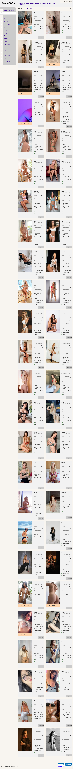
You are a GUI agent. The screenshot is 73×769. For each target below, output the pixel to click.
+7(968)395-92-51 (38, 313)
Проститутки (22, 3)
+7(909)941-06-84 (65, 222)
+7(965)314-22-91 (65, 524)
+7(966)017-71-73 (38, 192)
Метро (54, 3)
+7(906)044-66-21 (65, 253)
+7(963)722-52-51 (65, 283)
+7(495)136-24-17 (65, 43)
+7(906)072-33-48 (65, 132)
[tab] (20, 9)
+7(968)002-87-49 (38, 162)
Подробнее (41, 37)
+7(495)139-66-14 (38, 14)
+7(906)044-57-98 (38, 494)
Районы (50, 3)
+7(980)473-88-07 (38, 524)
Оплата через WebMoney (11, 764)
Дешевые (32, 3)
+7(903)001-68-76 (65, 192)
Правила (3, 764)
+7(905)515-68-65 (65, 463)
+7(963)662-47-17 (38, 373)
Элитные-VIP (38, 3)
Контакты (20, 764)
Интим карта (22, 4)
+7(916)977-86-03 (65, 672)
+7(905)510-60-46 (38, 132)
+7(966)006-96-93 (38, 403)
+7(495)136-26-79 (38, 584)
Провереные (45, 3)
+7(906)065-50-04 (38, 222)
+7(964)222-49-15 (38, 554)
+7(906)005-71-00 (65, 102)
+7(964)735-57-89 (65, 494)
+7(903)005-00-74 (65, 162)
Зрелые (27, 3)
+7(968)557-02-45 (65, 313)
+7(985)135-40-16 (38, 702)
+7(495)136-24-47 (65, 73)
